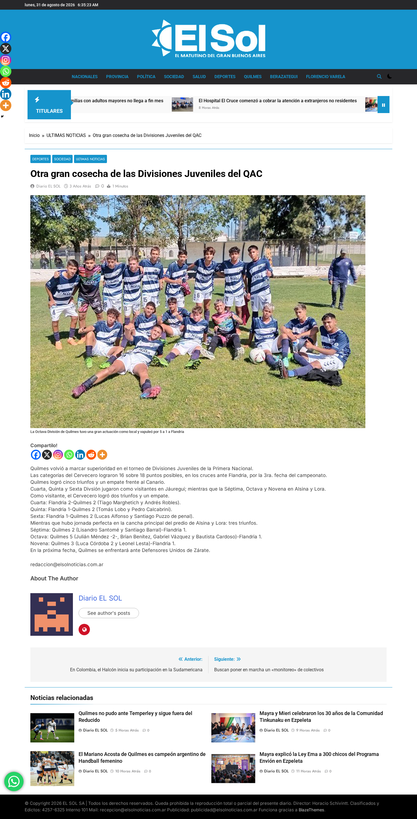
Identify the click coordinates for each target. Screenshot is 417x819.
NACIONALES (85, 76)
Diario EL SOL (48, 186)
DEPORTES (224, 76)
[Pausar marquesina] (383, 104)
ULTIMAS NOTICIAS (90, 159)
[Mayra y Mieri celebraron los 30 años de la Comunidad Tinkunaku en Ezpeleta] (328, 104)
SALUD (199, 76)
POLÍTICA (146, 76)
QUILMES (253, 76)
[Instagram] (58, 455)
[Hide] (2, 116)
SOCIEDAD (174, 76)
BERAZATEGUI (284, 76)
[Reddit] (91, 455)
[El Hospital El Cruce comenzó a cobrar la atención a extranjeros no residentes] (134, 104)
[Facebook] (36, 455)
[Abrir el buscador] (379, 76)
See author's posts (108, 613)
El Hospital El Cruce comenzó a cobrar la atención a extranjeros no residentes (230, 100)
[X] (47, 455)
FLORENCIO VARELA (325, 76)
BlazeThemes (311, 809)
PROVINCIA (117, 76)
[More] (102, 455)
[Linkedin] (80, 455)
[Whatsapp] (69, 455)
